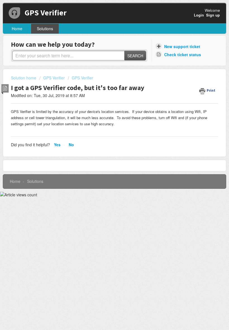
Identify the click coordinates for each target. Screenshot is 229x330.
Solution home (24, 78)
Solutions (45, 28)
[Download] (104, 161)
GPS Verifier (54, 78)
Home (17, 28)
